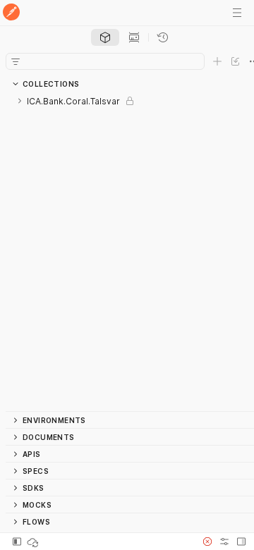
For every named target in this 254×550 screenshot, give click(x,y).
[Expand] (19, 100)
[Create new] (217, 61)
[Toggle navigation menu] (237, 12)
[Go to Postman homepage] (11, 13)
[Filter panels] (15, 61)
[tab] (105, 37)
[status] (33, 541)
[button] (207, 541)
